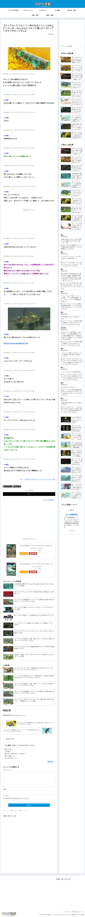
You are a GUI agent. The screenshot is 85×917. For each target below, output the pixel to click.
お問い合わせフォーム (77, 911)
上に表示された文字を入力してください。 (17, 798)
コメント (7, 770)
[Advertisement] (29, 40)
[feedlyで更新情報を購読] (72, 530)
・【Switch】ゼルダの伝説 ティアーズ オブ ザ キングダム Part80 (39, 479)
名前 (4, 789)
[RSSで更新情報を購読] (74, 530)
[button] (81, 46)
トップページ (66, 911)
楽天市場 (33, 553)
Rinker (39, 550)
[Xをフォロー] (69, 530)
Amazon (23, 553)
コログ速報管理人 (71, 514)
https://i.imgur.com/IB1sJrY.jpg (16, 343)
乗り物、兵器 (17, 486)
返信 (51, 761)
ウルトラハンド (8, 486)
